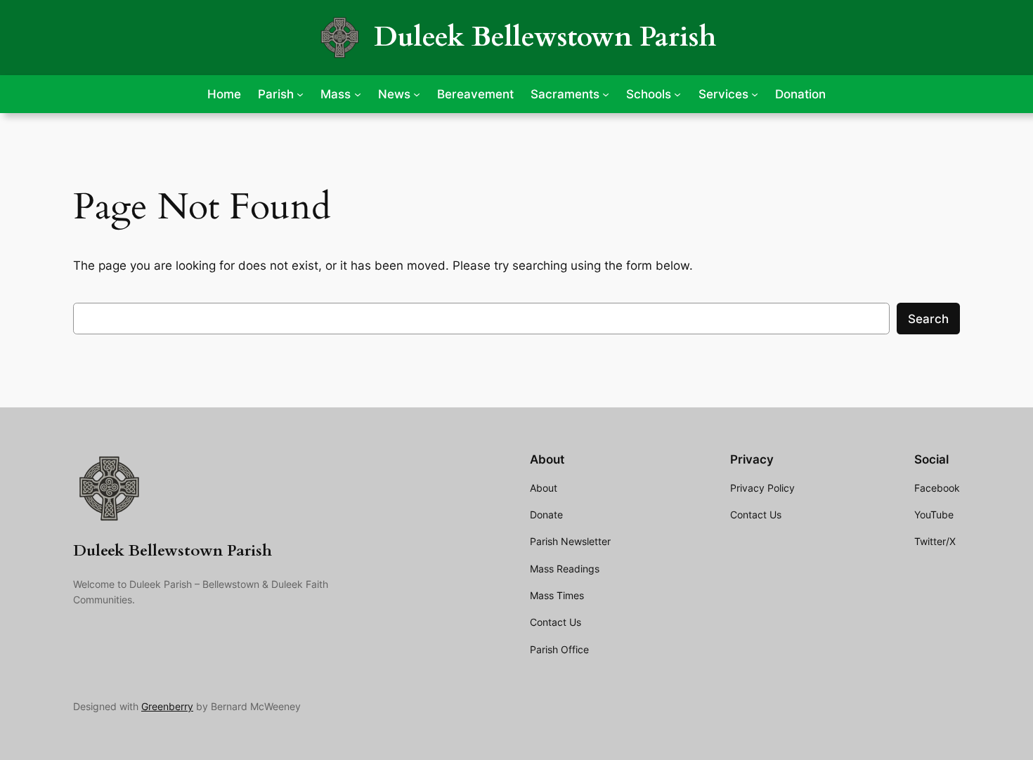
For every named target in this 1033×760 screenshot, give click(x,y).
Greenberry (167, 706)
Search (928, 319)
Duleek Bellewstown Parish (545, 36)
